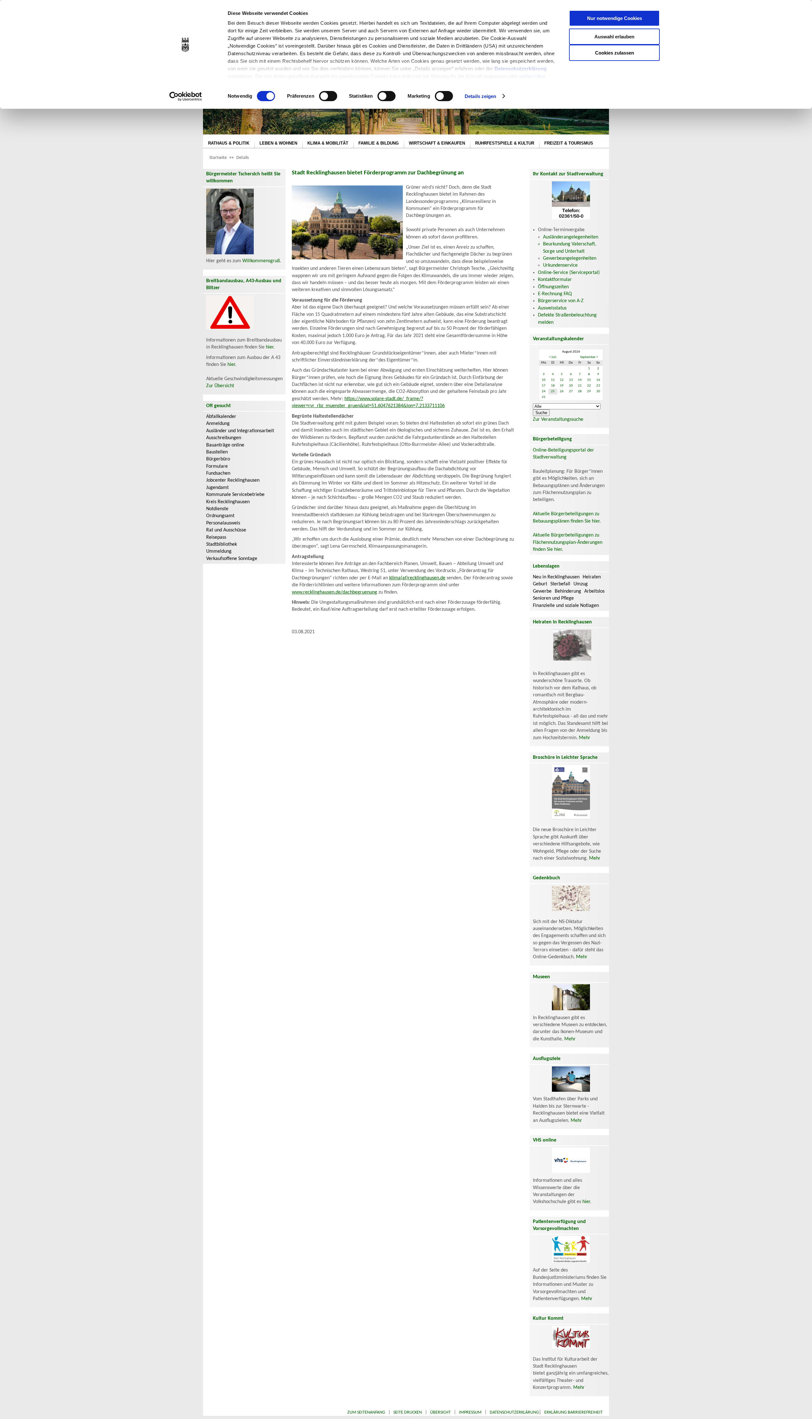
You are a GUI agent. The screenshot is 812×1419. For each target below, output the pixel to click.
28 (580, 391)
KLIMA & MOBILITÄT (327, 143)
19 (562, 385)
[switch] (328, 96)
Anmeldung (218, 423)
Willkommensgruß (261, 261)
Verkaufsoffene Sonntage (231, 558)
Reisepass (216, 537)
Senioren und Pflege (553, 598)
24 (544, 391)
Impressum (470, 1412)
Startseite (218, 157)
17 (544, 385)
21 (580, 385)
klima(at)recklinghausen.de (417, 578)
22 (589, 385)
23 (598, 385)
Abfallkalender (221, 416)
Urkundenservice (560, 265)
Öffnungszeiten (553, 287)
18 (553, 385)
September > (589, 357)
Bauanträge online (225, 445)
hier (269, 347)
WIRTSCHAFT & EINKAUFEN (437, 143)
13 (571, 380)
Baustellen (217, 452)
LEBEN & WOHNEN (278, 143)
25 (553, 391)
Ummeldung (219, 551)
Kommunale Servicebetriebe (235, 494)
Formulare (217, 466)
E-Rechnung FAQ (555, 293)
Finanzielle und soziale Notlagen (566, 605)
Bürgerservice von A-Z (561, 300)
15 (589, 380)
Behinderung (568, 591)
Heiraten (592, 577)
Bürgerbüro (218, 459)
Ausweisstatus (552, 308)
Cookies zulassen (614, 52)
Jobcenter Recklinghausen (232, 480)
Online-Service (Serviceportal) (569, 272)
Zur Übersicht (220, 385)
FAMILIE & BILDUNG (378, 143)
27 (571, 391)
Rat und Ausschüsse (226, 530)
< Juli (552, 357)
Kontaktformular (555, 279)
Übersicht (440, 1412)
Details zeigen (480, 96)
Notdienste (217, 508)
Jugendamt (217, 487)
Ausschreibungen (223, 437)
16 (598, 380)
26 (562, 391)
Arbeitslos (594, 591)
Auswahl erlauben (614, 36)
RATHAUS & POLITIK (228, 143)
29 (589, 391)
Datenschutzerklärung (520, 68)
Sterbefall (560, 584)
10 (544, 380)
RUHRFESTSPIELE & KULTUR (504, 143)
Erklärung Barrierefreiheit (573, 1412)
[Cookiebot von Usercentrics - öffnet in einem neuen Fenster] (185, 96)
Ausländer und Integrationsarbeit (240, 430)
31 (544, 397)
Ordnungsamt (220, 515)
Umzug (580, 584)
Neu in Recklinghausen (556, 577)
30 (598, 391)
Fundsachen (218, 473)
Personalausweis (223, 523)
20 (571, 385)
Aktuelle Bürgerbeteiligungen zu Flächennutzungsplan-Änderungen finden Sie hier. (567, 542)
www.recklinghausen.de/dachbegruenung (334, 592)
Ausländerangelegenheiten (570, 237)
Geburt (540, 584)
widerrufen (532, 76)
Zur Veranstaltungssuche (558, 419)
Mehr (584, 737)
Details (242, 157)
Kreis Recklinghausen (228, 501)
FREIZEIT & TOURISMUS (568, 143)
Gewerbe (542, 591)
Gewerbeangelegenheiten (569, 258)
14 (580, 380)
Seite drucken (407, 1412)
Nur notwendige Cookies (614, 18)
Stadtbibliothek (221, 544)
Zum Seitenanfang (366, 1412)
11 (553, 380)
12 (562, 380)
